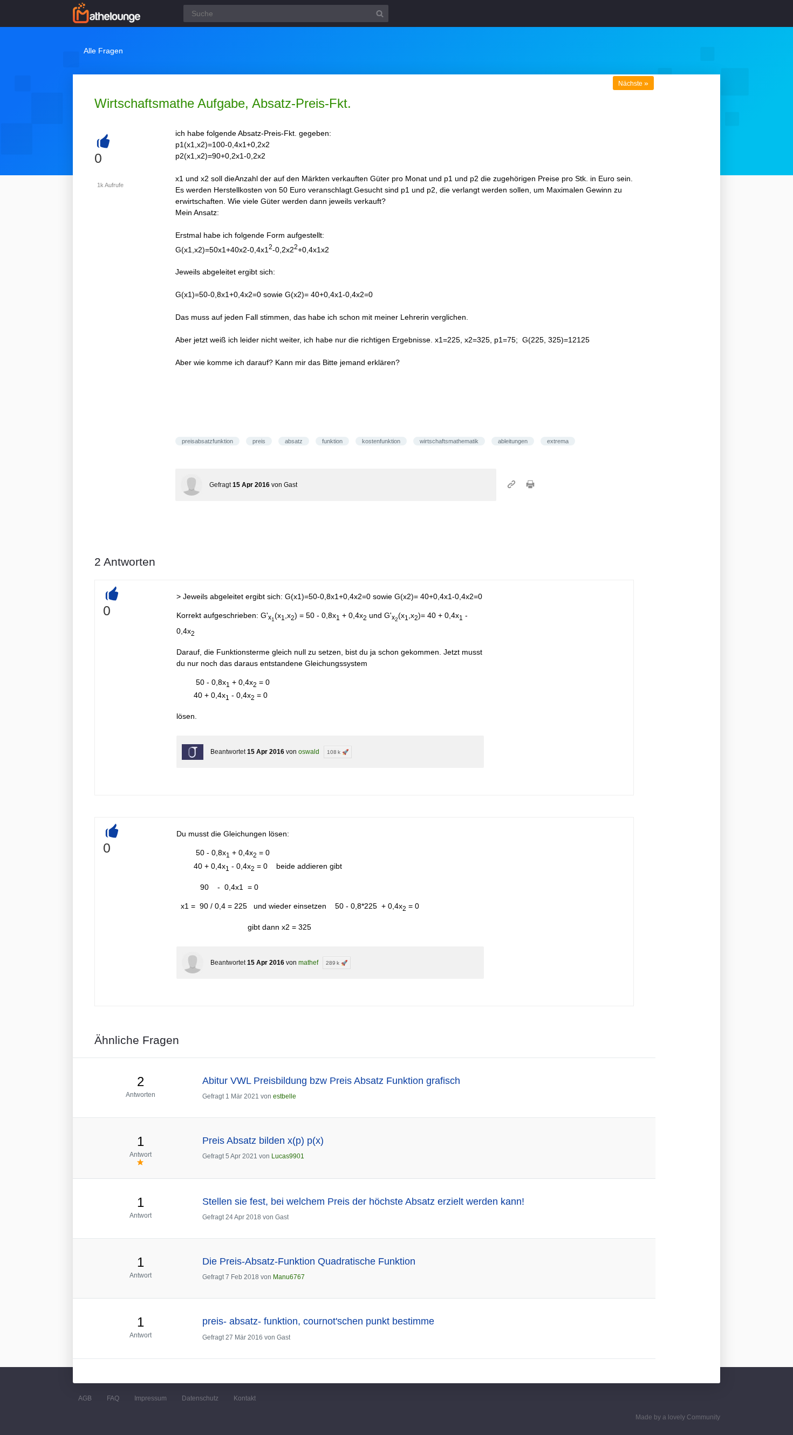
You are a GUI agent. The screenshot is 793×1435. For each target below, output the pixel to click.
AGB (85, 1398)
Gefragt (220, 485)
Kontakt (245, 1398)
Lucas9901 (287, 1156)
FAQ (113, 1398)
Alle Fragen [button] (103, 50)
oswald (308, 752)
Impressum (150, 1398)
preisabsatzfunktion (207, 441)
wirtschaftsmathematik (449, 441)
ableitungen (513, 441)
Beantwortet (227, 752)
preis (258, 441)
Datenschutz (200, 1398)
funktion (332, 441)
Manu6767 (289, 1277)
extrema (558, 441)
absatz (294, 441)
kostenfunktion (381, 441)
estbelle (284, 1096)
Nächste (633, 83)
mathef (308, 962)
